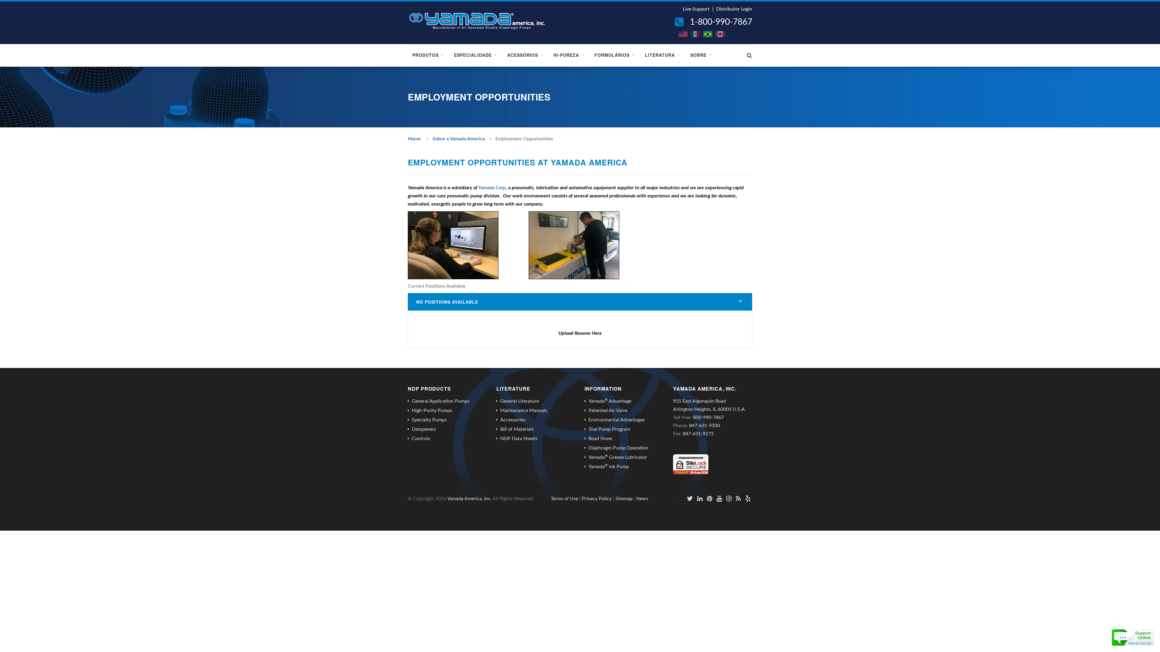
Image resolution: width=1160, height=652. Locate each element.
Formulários (612, 55)
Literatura (660, 55)
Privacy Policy (597, 498)
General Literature (519, 401)
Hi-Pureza (566, 55)
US (683, 34)
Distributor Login (734, 9)
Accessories (512, 419)
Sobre (698, 55)
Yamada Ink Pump (608, 466)
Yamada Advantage (609, 401)
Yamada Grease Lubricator (617, 457)
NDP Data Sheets (518, 438)
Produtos (425, 55)
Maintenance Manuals (523, 410)
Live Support (696, 9)
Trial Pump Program (609, 429)
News (642, 498)
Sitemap (624, 498)
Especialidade (473, 55)
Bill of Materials (517, 429)
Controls (421, 438)
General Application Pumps (440, 401)
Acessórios (522, 55)
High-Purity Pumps (432, 410)
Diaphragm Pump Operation (618, 448)
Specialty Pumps (429, 419)
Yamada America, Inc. (469, 498)
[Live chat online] (1133, 637)
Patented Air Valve (607, 410)
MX (696, 34)
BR (708, 34)
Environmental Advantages (616, 419)
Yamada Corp (492, 187)
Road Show (600, 438)
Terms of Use (564, 498)
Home (414, 138)
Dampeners (424, 429)
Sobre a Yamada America (459, 138)
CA (720, 34)
